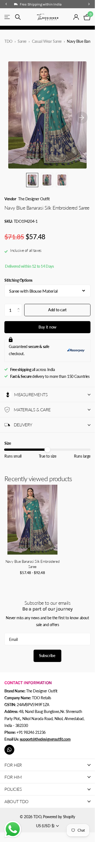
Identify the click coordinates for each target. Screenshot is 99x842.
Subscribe (47, 655)
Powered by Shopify (59, 816)
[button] (20, 305)
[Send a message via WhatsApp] (13, 829)
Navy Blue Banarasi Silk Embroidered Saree (32, 564)
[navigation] (6, 4)
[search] (18, 17)
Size (7, 443)
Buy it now (47, 327)
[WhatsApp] (9, 750)
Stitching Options (18, 280)
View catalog (7, 17)
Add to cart (57, 309)
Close (47, 765)
